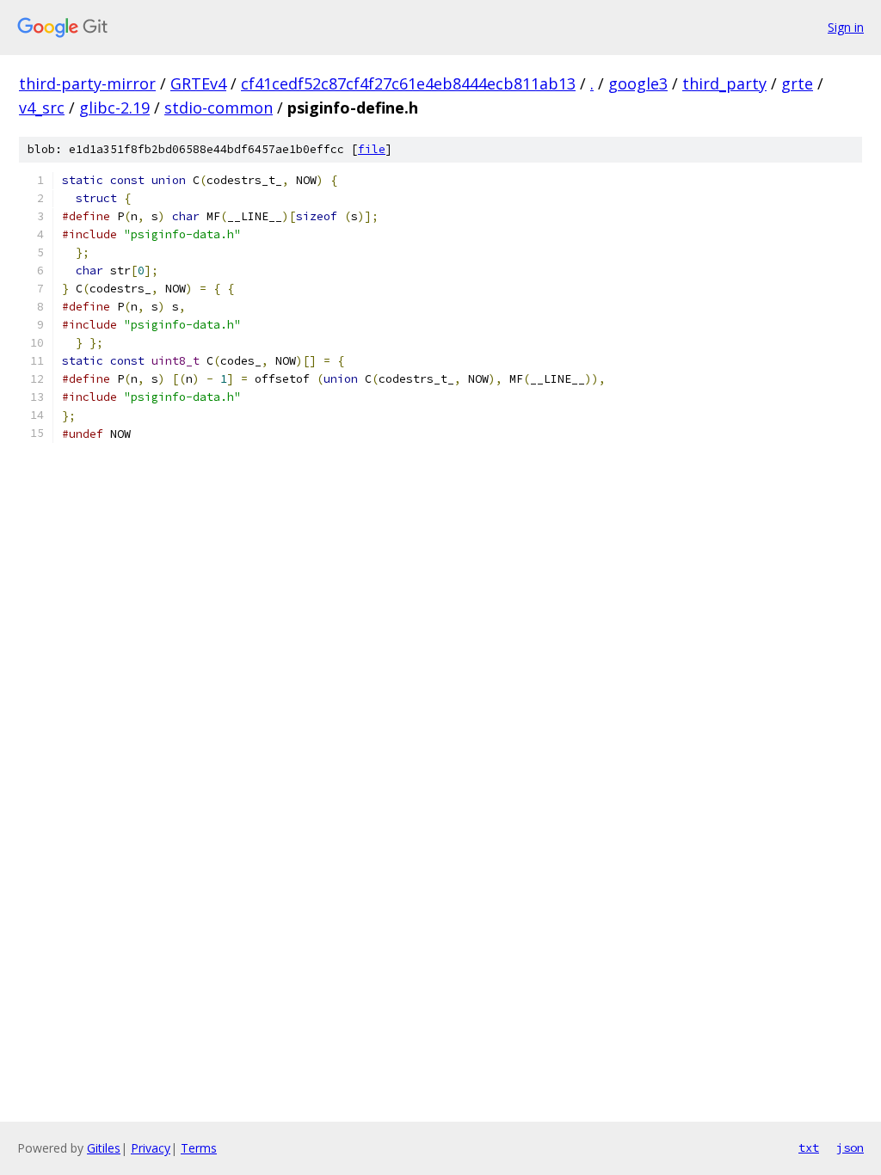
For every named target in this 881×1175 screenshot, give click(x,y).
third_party (724, 83)
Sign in (846, 27)
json (850, 1147)
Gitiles (103, 1148)
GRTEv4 (198, 83)
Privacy (150, 1148)
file (371, 149)
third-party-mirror (87, 83)
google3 (638, 83)
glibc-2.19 (114, 107)
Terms (199, 1148)
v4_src (42, 107)
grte (797, 83)
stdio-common (218, 107)
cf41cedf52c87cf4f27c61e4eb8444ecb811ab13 (408, 83)
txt (808, 1147)
